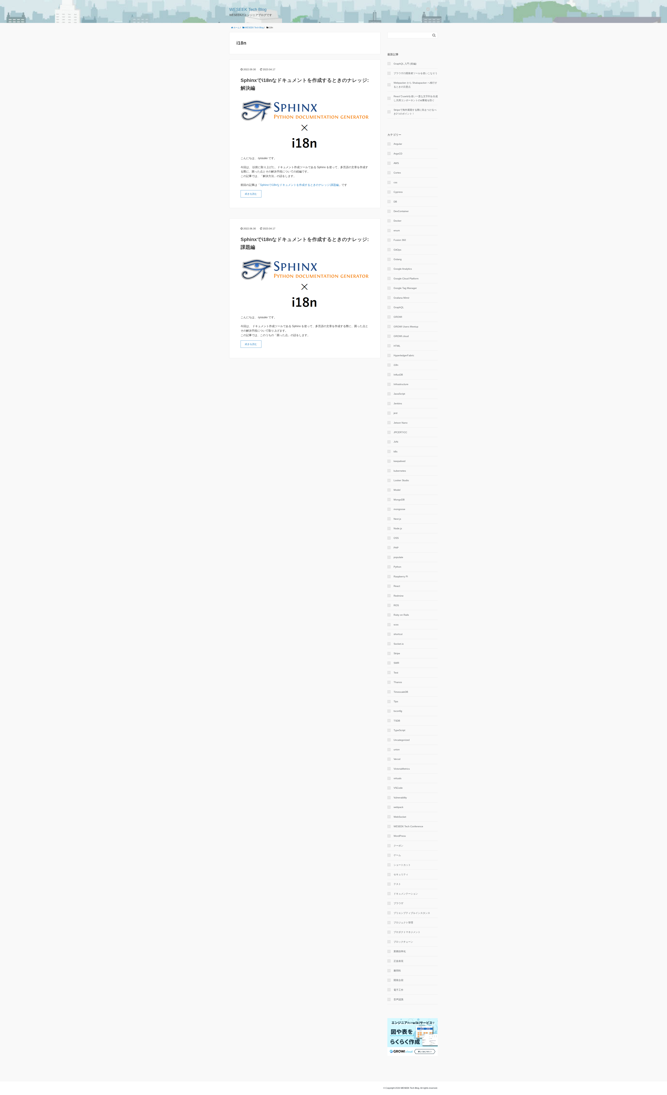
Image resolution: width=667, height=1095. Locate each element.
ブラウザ (398, 903)
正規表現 (398, 961)
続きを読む (251, 193)
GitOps (397, 249)
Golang (398, 259)
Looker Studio (401, 480)
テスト (397, 884)
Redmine (399, 595)
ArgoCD (398, 153)
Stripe (397, 653)
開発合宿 (398, 980)
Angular (398, 143)
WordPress (400, 836)
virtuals (397, 778)
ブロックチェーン (403, 941)
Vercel (397, 759)
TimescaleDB (401, 691)
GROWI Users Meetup (406, 326)
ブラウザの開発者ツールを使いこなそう (415, 73)
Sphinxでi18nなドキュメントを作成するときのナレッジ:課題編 (299, 184)
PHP (396, 547)
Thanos (398, 682)
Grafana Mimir (401, 297)
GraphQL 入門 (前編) (405, 63)
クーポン (398, 845)
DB (395, 201)
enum (397, 230)
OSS (396, 538)
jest (395, 413)
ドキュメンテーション (406, 893)
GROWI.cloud (401, 336)
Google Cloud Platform (406, 278)
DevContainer (401, 211)
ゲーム (397, 855)
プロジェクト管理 (403, 922)
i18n (396, 365)
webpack (398, 807)
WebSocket (400, 816)
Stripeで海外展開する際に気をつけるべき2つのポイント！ (415, 111)
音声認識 (398, 999)
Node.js (398, 528)
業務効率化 (400, 951)
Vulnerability (400, 797)
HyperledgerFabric (404, 355)
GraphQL (399, 307)
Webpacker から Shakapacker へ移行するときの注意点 (415, 84)
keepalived (399, 461)
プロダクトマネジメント (407, 932)
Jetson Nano (400, 422)
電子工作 (398, 989)
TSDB (397, 720)
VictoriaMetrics (402, 768)
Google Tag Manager (405, 288)
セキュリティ (401, 874)
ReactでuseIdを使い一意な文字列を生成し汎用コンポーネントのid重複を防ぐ (416, 98)
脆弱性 (397, 970)
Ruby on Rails (401, 614)
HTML (397, 345)
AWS (396, 163)
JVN (396, 441)
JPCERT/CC (400, 432)
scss (396, 624)
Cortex (397, 172)
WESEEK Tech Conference (408, 826)
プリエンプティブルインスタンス (412, 913)
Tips (396, 701)
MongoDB (399, 499)
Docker (397, 220)
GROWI (398, 316)
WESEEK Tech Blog (247, 9)
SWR (396, 663)
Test (396, 672)
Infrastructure (401, 384)
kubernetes (400, 470)
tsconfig (398, 711)
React (397, 586)
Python (397, 566)
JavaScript (399, 393)
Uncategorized (402, 740)
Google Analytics (403, 268)
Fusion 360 (400, 240)
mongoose (399, 509)
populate (398, 557)
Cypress (398, 192)
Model (397, 489)
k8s (395, 451)
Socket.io (399, 643)
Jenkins (398, 403)
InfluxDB (398, 374)
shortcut (398, 634)
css (395, 182)
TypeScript (399, 730)
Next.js (397, 518)
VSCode (398, 787)
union (397, 749)
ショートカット (402, 865)
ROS (396, 605)
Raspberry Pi (401, 576)
